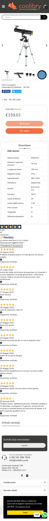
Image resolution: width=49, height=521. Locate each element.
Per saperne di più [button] (22, 507)
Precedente (5, 246)
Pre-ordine (24, 131)
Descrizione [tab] (25, 145)
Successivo (17, 246)
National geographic (9, 85)
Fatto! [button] (25, 513)
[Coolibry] (24, 6)
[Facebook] (22, 475)
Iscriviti (24, 445)
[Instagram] (27, 475)
